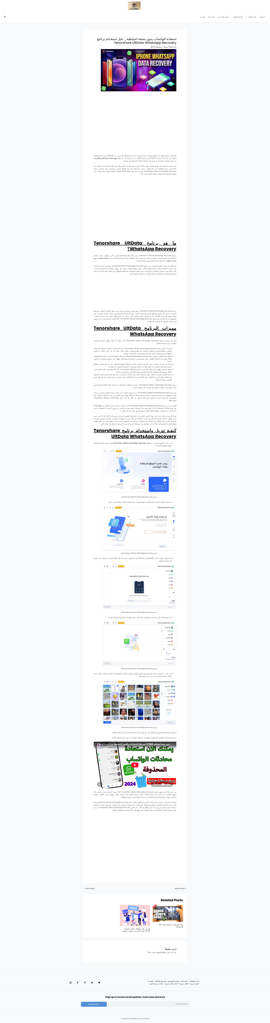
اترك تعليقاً (172, 47)
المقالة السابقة (181, 888)
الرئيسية (262, 17)
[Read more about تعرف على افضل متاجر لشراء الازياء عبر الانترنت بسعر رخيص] (135, 915)
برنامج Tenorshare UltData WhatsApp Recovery (132, 443)
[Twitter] (99, 983)
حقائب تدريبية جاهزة (156, 984)
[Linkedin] (92, 983)
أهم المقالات (252, 17)
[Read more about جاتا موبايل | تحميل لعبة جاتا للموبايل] (168, 913)
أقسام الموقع (238, 17)
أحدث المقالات (194, 981)
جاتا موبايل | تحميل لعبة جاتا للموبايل (171, 925)
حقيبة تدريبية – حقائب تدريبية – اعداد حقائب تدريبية (182, 984)
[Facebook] (78, 983)
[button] (247, 17)
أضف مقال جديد (223, 17)
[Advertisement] (135, 109)
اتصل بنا (202, 17)
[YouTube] (71, 983)
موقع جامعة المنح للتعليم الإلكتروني (105, 158)
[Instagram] (85, 983)
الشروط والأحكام (160, 981)
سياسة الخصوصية (173, 981)
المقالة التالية (88, 888)
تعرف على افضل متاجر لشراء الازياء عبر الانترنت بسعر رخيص (136, 929)
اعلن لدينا (211, 17)
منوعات (165, 47)
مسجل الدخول (161, 952)
